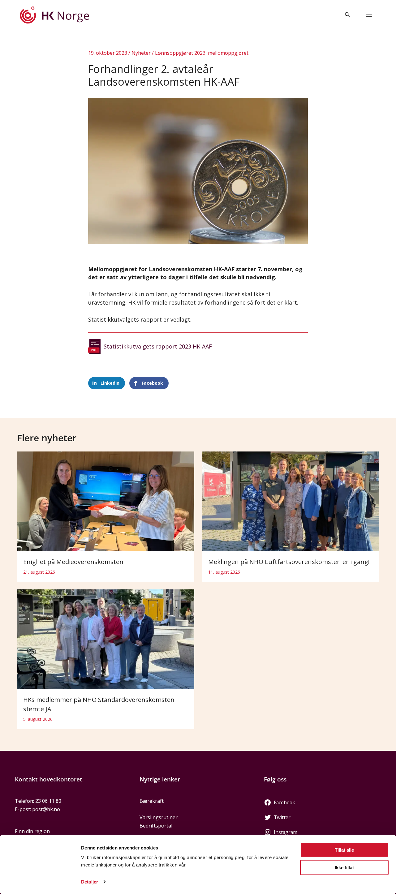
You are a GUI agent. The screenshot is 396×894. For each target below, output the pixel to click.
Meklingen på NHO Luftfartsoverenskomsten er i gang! (289, 562)
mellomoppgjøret (228, 52)
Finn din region (32, 831)
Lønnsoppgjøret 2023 (180, 52)
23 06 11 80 (48, 801)
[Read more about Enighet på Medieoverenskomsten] (105, 500)
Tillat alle (344, 850)
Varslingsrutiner (159, 817)
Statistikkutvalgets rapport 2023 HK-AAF (158, 346)
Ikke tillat (344, 867)
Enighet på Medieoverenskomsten (73, 562)
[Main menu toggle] (368, 14)
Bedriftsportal (156, 825)
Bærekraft (152, 801)
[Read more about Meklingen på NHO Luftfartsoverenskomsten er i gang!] (290, 500)
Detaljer (89, 881)
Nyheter (141, 52)
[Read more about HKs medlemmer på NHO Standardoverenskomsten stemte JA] (105, 638)
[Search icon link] (347, 15)
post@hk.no (46, 809)
